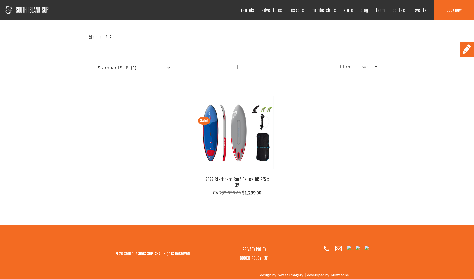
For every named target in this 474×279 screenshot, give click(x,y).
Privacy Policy (254, 249)
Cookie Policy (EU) (254, 258)
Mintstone (340, 274)
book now (454, 10)
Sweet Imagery (290, 274)
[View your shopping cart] (244, 69)
